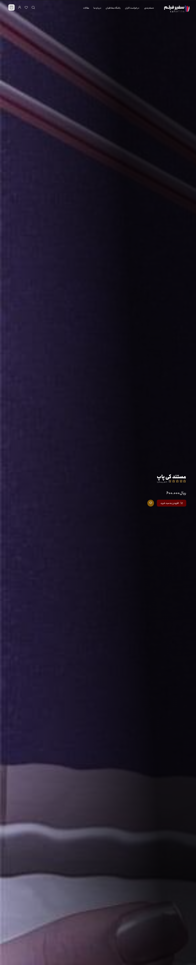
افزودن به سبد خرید (169, 503)
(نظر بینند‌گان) (162, 482)
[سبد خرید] (11, 7)
